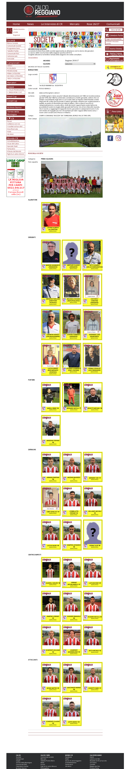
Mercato (74, 24)
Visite (9, 131)
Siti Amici (10, 134)
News (30, 24)
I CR (10, 118)
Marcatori (11, 82)
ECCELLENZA (11, 68)
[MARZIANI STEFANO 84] (51, 438)
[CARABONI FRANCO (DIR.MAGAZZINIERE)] (51, 333)
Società (11, 40)
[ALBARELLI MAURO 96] (51, 580)
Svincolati (10, 59)
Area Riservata (12, 129)
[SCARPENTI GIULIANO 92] (51, 648)
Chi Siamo (93, 762)
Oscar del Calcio (13, 143)
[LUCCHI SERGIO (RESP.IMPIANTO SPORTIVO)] (51, 366)
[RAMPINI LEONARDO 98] (71, 543)
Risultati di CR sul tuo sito (98, 761)
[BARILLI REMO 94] (51, 406)
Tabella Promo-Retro (48, 761)
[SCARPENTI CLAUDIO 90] (51, 719)
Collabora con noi (13, 124)
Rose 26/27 (93, 24)
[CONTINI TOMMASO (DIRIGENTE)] (71, 333)
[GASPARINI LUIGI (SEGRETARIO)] (92, 333)
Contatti (92, 764)
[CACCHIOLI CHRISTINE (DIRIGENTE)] (92, 297)
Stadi (67, 759)
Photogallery (45, 768)
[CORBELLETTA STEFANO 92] (71, 509)
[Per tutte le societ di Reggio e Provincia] (16, 196)
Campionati (13, 62)
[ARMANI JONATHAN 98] (51, 475)
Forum (9, 121)
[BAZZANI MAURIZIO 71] (71, 475)
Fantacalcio (11, 149)
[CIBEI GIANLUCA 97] (51, 509)
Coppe (10, 86)
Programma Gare (13, 48)
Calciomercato (12, 56)
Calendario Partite (22, 766)
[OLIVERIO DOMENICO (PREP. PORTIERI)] (71, 366)
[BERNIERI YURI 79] (92, 475)
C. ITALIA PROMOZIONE (15, 90)
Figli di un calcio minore (15, 154)
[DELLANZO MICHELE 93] (92, 509)
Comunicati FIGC (13, 53)
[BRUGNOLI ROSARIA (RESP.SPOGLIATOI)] (71, 297)
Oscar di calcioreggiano (73, 761)
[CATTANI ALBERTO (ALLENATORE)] (51, 226)
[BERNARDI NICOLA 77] (71, 406)
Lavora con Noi (95, 759)
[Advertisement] (16, 216)
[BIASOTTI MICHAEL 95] (92, 406)
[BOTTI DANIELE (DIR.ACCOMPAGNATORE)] (92, 263)
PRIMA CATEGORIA (13, 73)
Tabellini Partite (13, 51)
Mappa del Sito (95, 766)
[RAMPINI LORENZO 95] (51, 614)
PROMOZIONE (12, 71)
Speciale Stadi (12, 146)
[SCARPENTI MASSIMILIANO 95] (71, 648)
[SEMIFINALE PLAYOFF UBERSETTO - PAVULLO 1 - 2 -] (114, 132)
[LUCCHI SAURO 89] (51, 543)
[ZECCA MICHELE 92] (92, 648)
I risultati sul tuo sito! (14, 126)
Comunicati (113, 24)
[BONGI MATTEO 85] (51, 686)
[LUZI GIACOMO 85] (92, 580)
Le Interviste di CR (51, 24)
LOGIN (15, 32)
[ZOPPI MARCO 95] (71, 719)
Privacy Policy (94, 768)
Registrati (16, 35)
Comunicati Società (14, 46)
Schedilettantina (13, 141)
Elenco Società (12, 43)
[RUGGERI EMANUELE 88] (71, 614)
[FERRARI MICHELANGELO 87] (71, 580)
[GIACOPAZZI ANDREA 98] (71, 686)
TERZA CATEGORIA (13, 79)
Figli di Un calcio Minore (49, 766)
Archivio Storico (14, 107)
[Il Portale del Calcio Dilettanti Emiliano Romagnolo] (43, 19)
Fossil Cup (12, 96)
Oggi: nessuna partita (113, 39)
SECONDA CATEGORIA (15, 76)
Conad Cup (12, 100)
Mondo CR (12, 138)
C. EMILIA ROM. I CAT (14, 92)
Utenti (92, 757)
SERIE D (9, 66)
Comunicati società (47, 757)
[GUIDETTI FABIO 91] (92, 686)
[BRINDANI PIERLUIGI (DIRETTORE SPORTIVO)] (51, 297)
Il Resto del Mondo (14, 151)
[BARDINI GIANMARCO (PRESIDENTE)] (51, 263)
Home (16, 24)
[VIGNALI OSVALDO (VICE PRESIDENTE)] (92, 366)
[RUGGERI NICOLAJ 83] (92, 614)
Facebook (68, 757)
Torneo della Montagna (13, 113)
